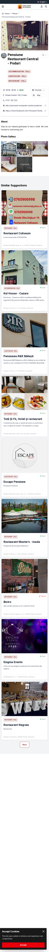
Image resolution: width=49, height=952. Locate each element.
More (24, 745)
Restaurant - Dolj (17, 81)
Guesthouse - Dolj (17, 76)
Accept (23, 945)
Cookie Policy (7, 939)
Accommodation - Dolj (19, 71)
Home (7, 14)
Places (14, 14)
